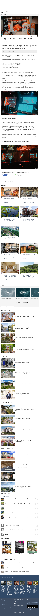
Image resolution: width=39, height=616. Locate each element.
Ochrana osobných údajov (19, 610)
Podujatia (4, 522)
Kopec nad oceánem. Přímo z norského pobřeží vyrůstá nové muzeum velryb (3, 589)
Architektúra (5, 310)
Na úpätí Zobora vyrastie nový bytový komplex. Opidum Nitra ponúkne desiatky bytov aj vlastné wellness (24, 409)
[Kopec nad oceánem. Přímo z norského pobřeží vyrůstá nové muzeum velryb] (3, 582)
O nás (15, 601)
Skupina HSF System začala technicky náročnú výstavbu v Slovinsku (17, 571)
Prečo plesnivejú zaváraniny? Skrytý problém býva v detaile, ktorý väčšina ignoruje (29, 589)
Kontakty (15, 603)
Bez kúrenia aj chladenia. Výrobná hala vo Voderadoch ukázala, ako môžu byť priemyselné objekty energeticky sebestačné (23, 466)
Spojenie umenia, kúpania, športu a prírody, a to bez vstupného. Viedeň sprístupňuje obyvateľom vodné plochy (20, 513)
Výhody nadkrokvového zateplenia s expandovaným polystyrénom (16, 567)
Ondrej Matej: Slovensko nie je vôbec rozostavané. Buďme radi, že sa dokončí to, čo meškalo (23, 395)
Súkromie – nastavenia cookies (19, 612)
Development (5, 403)
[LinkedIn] (12, 175)
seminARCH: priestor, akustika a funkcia (12, 525)
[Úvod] (4, 11)
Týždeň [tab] (3, 496)
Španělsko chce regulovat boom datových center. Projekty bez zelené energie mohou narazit (9, 590)
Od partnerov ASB (6, 559)
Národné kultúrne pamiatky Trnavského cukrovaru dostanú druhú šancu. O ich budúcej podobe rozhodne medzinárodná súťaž (23, 420)
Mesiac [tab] (7, 496)
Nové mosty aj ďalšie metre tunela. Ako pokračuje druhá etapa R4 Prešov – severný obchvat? (23, 373)
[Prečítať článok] (8, 292)
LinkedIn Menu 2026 (8, 534)
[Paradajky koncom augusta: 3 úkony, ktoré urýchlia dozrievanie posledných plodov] (35, 582)
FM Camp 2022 (6, 179)
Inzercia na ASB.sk (17, 607)
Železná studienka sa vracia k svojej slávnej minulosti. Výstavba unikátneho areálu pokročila (21, 503)
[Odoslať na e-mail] (18, 175)
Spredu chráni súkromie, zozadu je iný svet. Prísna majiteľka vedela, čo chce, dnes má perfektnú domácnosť (22, 589)
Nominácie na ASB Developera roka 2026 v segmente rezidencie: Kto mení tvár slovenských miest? (8, 300)
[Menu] (37, 12)
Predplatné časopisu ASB (18, 605)
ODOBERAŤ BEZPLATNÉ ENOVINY (32, 606)
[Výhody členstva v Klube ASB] (4, 51)
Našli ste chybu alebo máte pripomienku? (11, 181)
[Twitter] (9, 175)
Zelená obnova (5, 449)
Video (2, 286)
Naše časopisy (5, 539)
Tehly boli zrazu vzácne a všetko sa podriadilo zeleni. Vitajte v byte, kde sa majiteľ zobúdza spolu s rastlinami (16, 589)
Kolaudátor (10, 306)
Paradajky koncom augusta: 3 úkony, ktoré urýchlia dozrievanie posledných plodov (35, 589)
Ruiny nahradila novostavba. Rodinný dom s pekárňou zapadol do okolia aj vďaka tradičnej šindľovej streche (21, 499)
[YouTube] (15, 175)
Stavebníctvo (5, 356)
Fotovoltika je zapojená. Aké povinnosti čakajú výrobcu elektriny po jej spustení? (19, 517)
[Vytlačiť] (21, 175)
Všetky (3, 306)
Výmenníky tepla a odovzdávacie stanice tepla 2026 (14, 529)
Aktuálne (5, 178)
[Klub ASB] (34, 12)
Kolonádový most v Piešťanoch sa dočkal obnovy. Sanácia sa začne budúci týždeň (19, 508)
